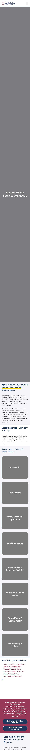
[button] (27, 3)
